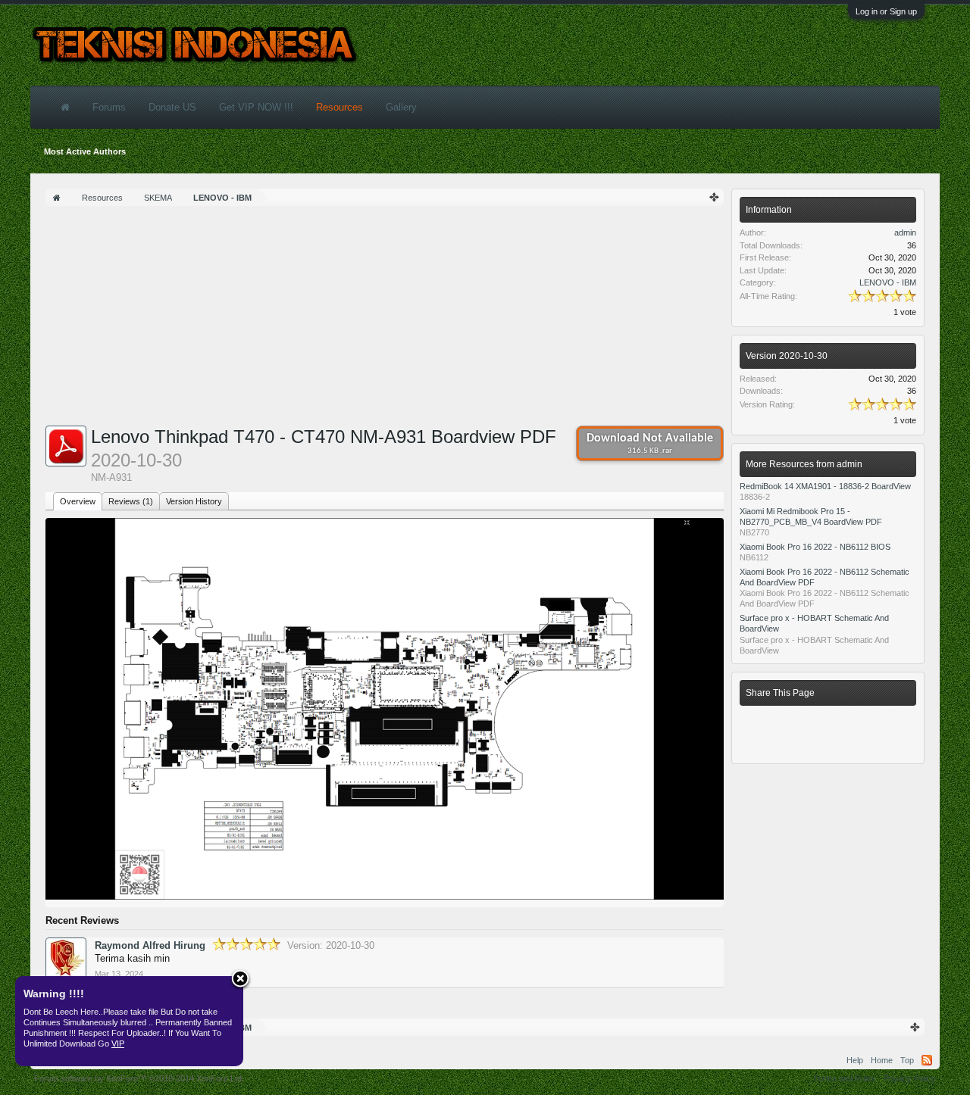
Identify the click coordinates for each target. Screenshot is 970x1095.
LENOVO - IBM (887, 282)
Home (882, 1060)
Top (907, 1060)
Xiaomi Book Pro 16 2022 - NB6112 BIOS (815, 546)
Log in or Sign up (886, 11)
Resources (339, 107)
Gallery (401, 107)
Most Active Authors (85, 151)
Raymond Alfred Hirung (150, 945)
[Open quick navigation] (714, 197)
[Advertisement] (384, 320)
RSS (927, 1060)
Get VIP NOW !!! (256, 107)
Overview (77, 501)
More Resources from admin (804, 464)
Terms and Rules (844, 1078)
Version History (194, 501)
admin (905, 232)
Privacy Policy (910, 1078)
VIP (117, 1043)
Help (854, 1060)
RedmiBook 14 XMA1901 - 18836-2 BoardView (825, 486)
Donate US (172, 107)
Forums (109, 107)
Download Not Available (650, 443)
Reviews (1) (130, 501)
